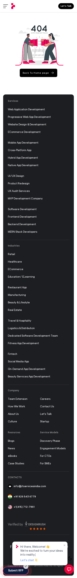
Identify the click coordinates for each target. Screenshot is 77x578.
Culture (12, 421)
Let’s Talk (66, 6)
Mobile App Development (23, 143)
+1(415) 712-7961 (24, 507)
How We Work (16, 406)
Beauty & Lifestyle (19, 302)
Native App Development (23, 165)
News (11, 448)
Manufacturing (17, 295)
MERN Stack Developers (22, 232)
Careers (45, 399)
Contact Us (47, 406)
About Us (13, 414)
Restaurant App (17, 287)
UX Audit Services (19, 191)
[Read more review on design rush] (26, 524)
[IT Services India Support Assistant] (69, 569)
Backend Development (22, 224)
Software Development (22, 209)
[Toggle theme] (70, 558)
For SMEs (45, 463)
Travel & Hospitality (19, 321)
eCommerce (15, 269)
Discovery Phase (50, 441)
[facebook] (11, 547)
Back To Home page (36, 73)
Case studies (16, 463)
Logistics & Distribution (21, 328)
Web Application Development (26, 109)
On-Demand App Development (26, 369)
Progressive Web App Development (29, 117)
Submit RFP (15, 570)
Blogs (11, 441)
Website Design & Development (27, 124)
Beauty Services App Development (29, 376)
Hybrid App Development (23, 158)
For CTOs (45, 456)
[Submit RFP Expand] (25, 566)
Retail (11, 254)
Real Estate (15, 310)
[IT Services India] (13, 6)
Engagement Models (53, 448)
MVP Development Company (25, 198)
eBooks (12, 456)
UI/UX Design (16, 176)
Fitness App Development (23, 343)
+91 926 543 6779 (25, 496)
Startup (44, 421)
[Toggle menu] (5, 6)
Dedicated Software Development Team (33, 336)
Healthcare (15, 262)
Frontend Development (22, 217)
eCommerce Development (24, 132)
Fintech (12, 354)
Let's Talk (46, 414)
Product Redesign (19, 183)
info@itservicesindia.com (30, 486)
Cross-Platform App (19, 150)
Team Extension (17, 399)
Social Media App (18, 361)
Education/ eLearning (21, 277)
